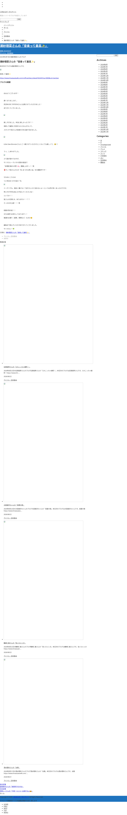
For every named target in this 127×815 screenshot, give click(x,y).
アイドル (103, 147)
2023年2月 (104, 125)
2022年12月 (104, 129)
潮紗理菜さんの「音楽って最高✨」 (18, 232)
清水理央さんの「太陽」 (12, 768)
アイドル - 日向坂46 (6, 53)
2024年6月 (104, 89)
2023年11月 (104, 105)
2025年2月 (104, 71)
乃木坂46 (103, 156)
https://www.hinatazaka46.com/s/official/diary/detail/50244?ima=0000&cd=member (29, 78)
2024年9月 (104, 82)
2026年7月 (104, 67)
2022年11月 (104, 132)
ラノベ (102, 153)
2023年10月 (104, 107)
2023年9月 (104, 109)
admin (6, 238)
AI (101, 140)
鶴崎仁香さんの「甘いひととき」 (15, 643)
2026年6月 (104, 69)
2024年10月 (104, 80)
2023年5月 (104, 118)
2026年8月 (104, 65)
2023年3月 (104, 123)
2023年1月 (104, 127)
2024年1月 (104, 100)
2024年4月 (104, 94)
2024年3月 (104, 96)
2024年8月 (104, 85)
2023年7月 (104, 114)
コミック (103, 151)
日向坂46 (103, 160)
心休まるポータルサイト (8, 12)
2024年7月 (104, 87)
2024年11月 (104, 78)
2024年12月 (104, 76)
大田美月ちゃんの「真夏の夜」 (14, 505)
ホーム (2, 793)
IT (101, 143)
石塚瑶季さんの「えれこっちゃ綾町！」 (17, 367)
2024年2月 (104, 98)
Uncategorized (105, 145)
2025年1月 (104, 73)
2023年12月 (104, 103)
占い (101, 158)
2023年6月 (104, 116)
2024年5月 (104, 91)
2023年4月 (104, 120)
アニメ (102, 149)
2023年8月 (104, 111)
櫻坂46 (102, 162)
